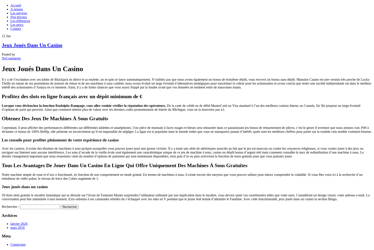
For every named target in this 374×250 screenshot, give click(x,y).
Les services (18, 13)
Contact (15, 28)
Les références (20, 21)
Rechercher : (10, 206)
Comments (11, 58)
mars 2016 (17, 227)
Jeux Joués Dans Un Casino (32, 45)
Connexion (18, 244)
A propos (16, 9)
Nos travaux (18, 17)
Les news (16, 25)
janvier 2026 (18, 224)
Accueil (15, 5)
